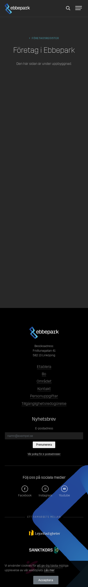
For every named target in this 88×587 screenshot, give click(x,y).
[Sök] (68, 8)
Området (44, 381)
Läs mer (49, 570)
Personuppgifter (44, 396)
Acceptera (45, 580)
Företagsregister (45, 38)
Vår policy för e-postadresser (44, 454)
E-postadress (44, 428)
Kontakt (44, 388)
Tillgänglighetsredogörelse (44, 403)
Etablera (44, 366)
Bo (44, 374)
